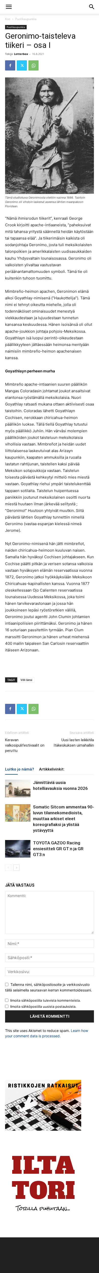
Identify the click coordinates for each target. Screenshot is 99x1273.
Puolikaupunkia (26, 19)
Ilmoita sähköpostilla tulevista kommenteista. (45, 1000)
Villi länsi (26, 680)
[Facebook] (10, 65)
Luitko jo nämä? (19, 769)
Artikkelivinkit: (51, 769)
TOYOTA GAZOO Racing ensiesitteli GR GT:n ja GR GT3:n (58, 848)
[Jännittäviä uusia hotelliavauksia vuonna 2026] (17, 788)
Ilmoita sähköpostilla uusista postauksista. (43, 1006)
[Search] (92, 7)
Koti (7, 19)
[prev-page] (8, 867)
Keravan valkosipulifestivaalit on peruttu (24, 745)
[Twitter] (22, 65)
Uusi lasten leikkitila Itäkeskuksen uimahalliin (74, 743)
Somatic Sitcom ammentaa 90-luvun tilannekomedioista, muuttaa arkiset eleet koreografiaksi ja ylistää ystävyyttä (63, 818)
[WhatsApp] (33, 65)
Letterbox (21, 54)
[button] (9, 7)
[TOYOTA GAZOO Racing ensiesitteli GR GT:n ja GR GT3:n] (17, 849)
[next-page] (16, 867)
